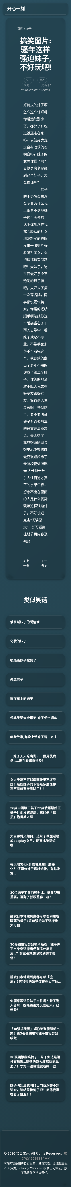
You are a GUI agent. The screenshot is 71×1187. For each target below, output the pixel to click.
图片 (42, 80)
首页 (20, 28)
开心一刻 (16, 8)
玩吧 (26, 85)
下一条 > (44, 563)
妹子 (28, 28)
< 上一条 (26, 563)
